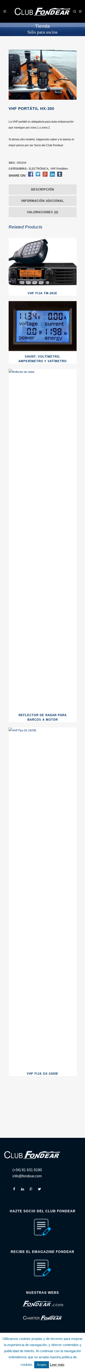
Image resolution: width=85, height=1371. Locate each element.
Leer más (57, 1364)
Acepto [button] (41, 1364)
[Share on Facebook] (30, 175)
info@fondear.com (27, 1176)
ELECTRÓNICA (38, 168)
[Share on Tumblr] (59, 175)
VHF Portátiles (59, 168)
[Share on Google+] (45, 175)
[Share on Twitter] (37, 175)
